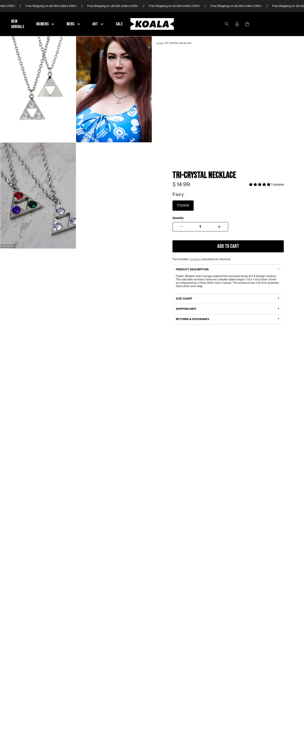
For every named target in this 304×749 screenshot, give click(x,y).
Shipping (195, 259)
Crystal (183, 205)
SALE (119, 24)
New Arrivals (17, 24)
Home (159, 43)
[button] (45, 24)
